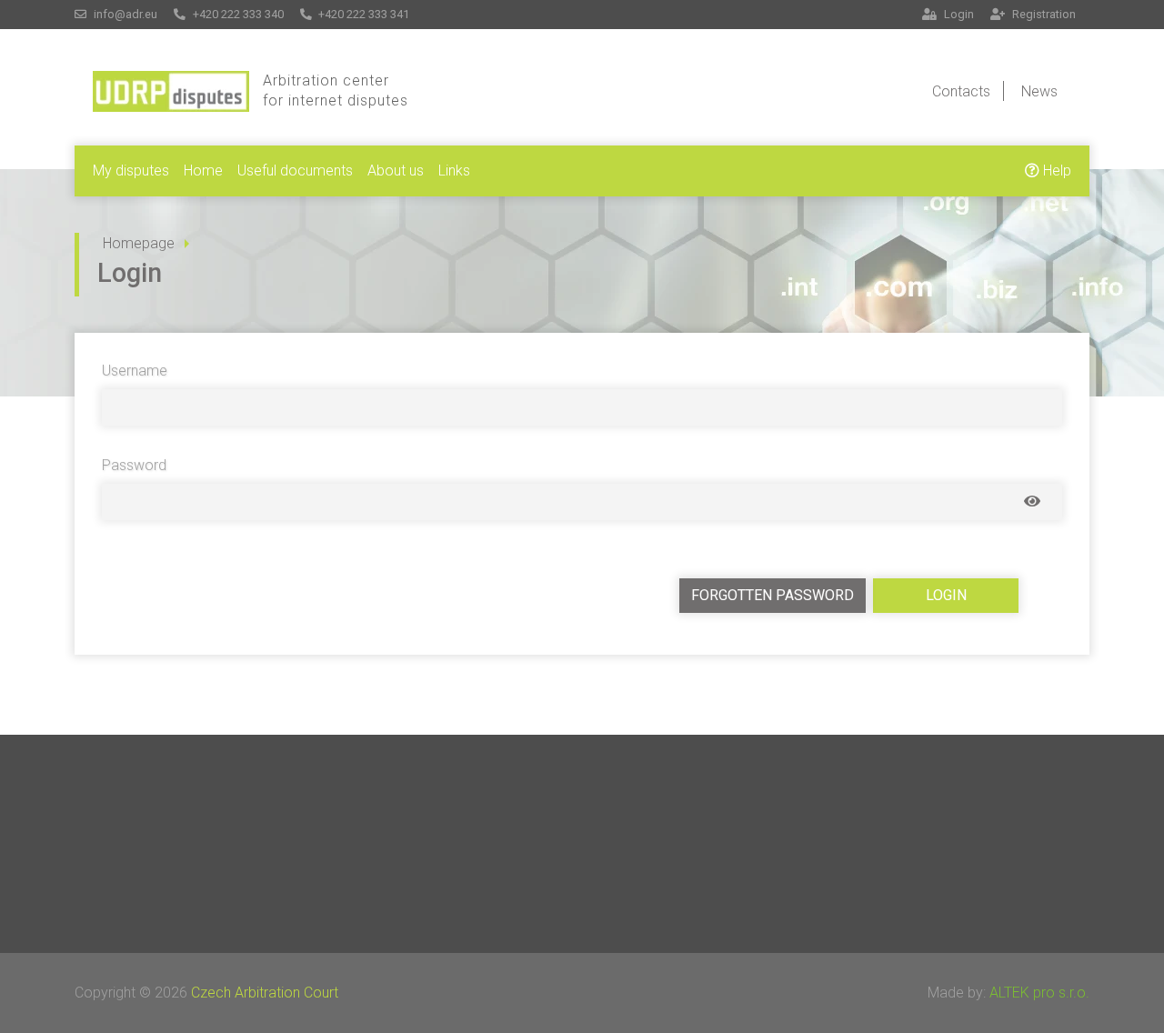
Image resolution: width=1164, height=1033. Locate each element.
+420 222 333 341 (362, 14)
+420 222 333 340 (237, 14)
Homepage (139, 243)
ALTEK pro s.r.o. (1039, 992)
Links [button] (454, 170)
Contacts (961, 91)
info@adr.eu (124, 14)
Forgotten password (772, 595)
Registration (1042, 14)
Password (134, 465)
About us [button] (395, 170)
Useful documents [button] (295, 170)
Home (203, 170)
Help (1055, 170)
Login (957, 14)
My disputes (131, 170)
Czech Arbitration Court (264, 992)
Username (134, 370)
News (1039, 91)
